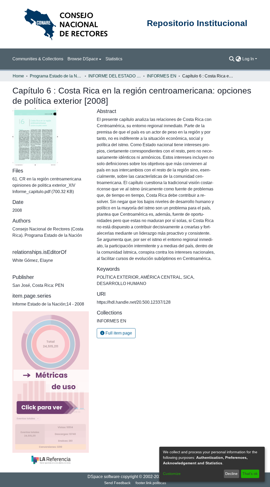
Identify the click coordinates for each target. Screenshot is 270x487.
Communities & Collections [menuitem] (37, 59)
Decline (231, 473)
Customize (172, 473)
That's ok (250, 473)
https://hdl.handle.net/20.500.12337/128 (134, 302)
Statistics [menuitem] (113, 59)
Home (18, 76)
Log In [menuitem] (248, 59)
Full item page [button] (118, 333)
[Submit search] (232, 59)
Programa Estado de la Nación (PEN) (56, 76)
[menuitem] (84, 59)
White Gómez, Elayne (32, 260)
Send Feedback (117, 483)
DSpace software (104, 476)
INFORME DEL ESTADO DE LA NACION (114, 76)
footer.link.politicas (151, 483)
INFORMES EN (161, 76)
